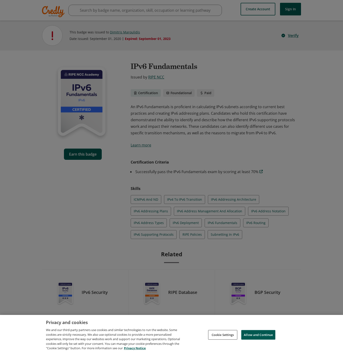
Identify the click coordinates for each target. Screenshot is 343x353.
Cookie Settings (223, 334)
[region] (171, 334)
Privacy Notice (135, 348)
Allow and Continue (258, 334)
